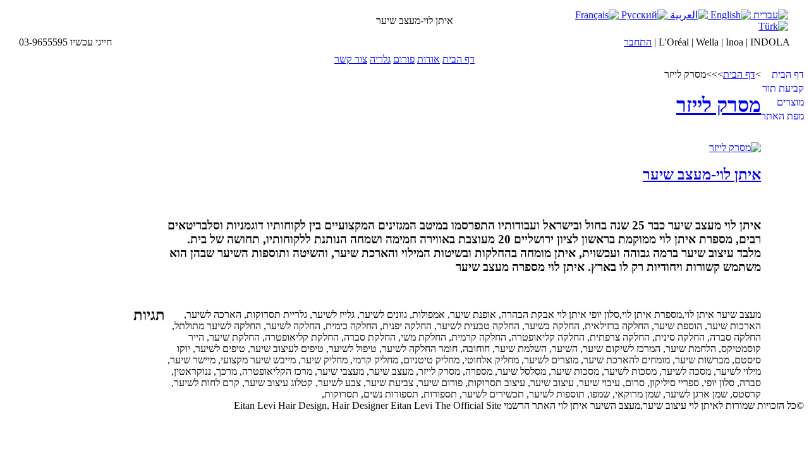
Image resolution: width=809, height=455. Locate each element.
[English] (729, 14)
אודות (428, 59)
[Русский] (643, 14)
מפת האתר (782, 116)
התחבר (638, 42)
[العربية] (687, 14)
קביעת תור (783, 88)
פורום (404, 59)
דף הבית (458, 59)
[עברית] (769, 14)
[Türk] (773, 26)
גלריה (380, 59)
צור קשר (350, 59)
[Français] (597, 14)
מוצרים (790, 102)
